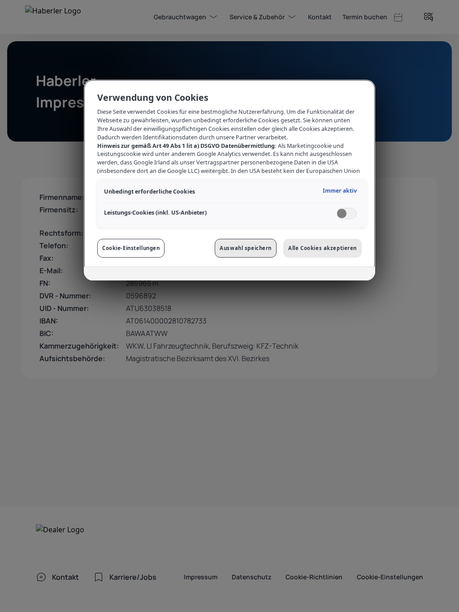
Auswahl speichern (246, 248)
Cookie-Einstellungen (131, 248)
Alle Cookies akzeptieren (322, 248)
